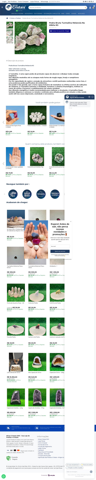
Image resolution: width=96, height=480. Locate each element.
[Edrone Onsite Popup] (48, 240)
